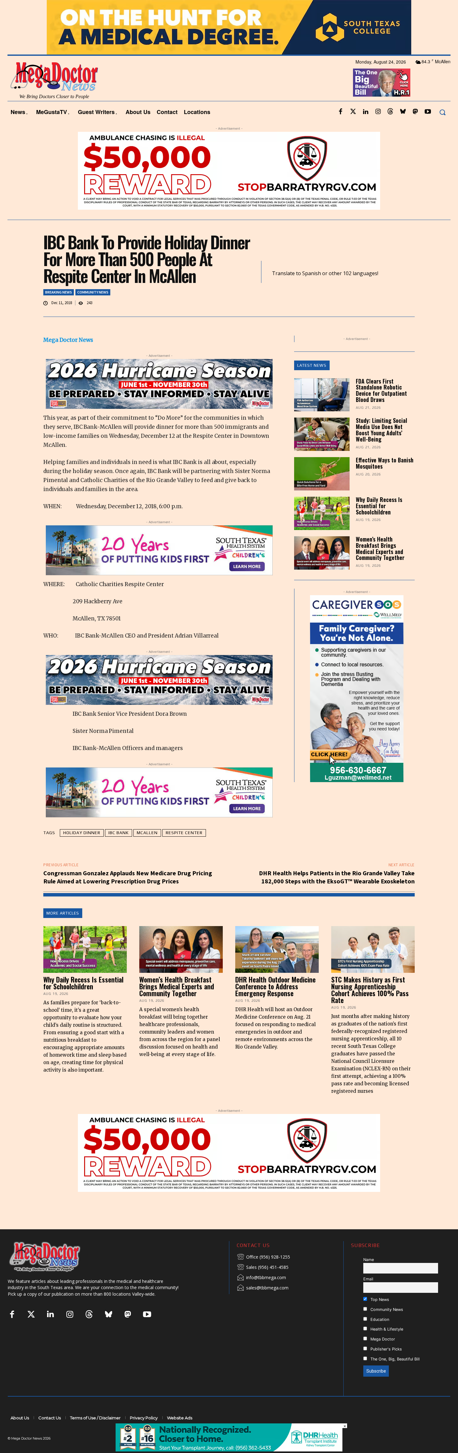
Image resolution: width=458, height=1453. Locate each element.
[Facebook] (340, 112)
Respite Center (184, 832)
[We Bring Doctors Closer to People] (54, 1256)
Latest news (312, 365)
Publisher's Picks (385, 1349)
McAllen (147, 832)
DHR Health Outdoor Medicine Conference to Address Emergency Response (275, 986)
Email (368, 1279)
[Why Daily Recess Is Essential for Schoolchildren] (322, 513)
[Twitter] (353, 112)
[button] (442, 112)
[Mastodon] (415, 112)
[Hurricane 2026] (159, 384)
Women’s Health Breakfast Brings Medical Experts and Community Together (380, 548)
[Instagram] (378, 112)
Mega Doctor (382, 1339)
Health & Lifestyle (386, 1329)
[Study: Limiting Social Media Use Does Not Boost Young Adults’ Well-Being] (322, 434)
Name (368, 1259)
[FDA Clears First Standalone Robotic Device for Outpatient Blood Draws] (322, 395)
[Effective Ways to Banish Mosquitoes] (322, 473)
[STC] (229, 27)
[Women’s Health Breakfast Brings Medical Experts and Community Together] (322, 553)
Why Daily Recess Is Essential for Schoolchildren (379, 505)
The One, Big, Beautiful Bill (394, 1359)
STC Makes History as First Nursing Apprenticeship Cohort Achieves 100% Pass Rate (370, 989)
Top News (379, 1299)
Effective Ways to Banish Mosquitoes (384, 463)
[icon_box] (263, 1257)
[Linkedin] (365, 112)
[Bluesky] (403, 112)
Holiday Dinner (81, 832)
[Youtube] (428, 112)
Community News (92, 292)
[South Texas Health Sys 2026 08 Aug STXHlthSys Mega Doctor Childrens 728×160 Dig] (159, 550)
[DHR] (229, 1449)
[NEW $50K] (229, 171)
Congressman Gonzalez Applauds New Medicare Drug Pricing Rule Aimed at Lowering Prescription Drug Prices (127, 877)
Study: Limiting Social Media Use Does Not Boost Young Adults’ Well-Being (381, 429)
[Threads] (390, 112)
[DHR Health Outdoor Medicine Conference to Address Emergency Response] (277, 949)
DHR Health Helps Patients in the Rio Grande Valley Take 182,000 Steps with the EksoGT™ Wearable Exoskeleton (337, 877)
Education (379, 1319)
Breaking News (58, 292)
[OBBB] (382, 83)
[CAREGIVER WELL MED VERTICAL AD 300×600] (357, 688)
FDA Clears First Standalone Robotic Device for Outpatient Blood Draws (381, 390)
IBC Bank (118, 832)
